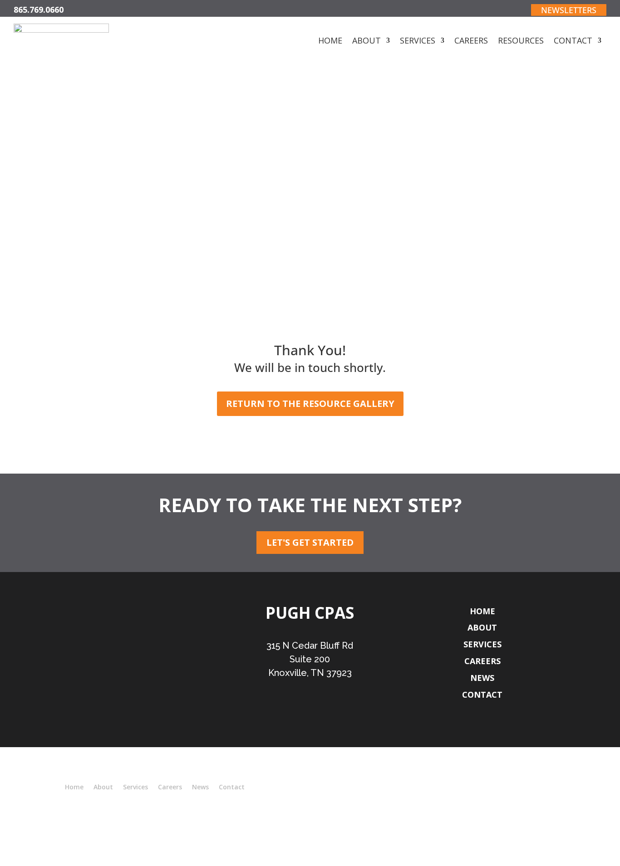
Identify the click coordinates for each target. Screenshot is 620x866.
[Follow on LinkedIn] (320, 716)
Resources (521, 41)
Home (330, 41)
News (482, 677)
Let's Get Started (310, 542)
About (366, 41)
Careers (471, 41)
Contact (573, 41)
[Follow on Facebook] (299, 716)
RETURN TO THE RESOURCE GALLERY (310, 403)
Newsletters (568, 10)
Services (417, 41)
